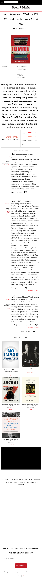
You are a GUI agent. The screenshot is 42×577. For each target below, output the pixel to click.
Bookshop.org (10, 573)
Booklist (6, 164)
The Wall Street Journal (6, 213)
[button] (21, 458)
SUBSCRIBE (21, 566)
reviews (14, 139)
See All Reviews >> (29, 332)
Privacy (25, 576)
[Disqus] (21, 514)
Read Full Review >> (33, 327)
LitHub (18, 576)
